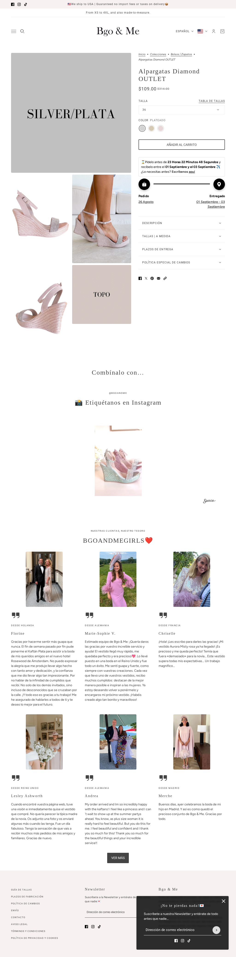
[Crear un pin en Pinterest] (152, 278)
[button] (165, 278)
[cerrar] (223, 901)
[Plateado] (142, 128)
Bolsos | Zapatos (181, 54)
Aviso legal (19, 924)
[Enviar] (216, 930)
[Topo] (151, 128)
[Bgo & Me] (118, 31)
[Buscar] (22, 31)
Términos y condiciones (28, 931)
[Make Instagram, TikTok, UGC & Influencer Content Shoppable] (209, 502)
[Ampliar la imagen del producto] (71, 113)
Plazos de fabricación (27, 896)
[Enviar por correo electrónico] (158, 278)
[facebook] (12, 4)
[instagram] (19, 4)
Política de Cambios (25, 903)
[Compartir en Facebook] (140, 278)
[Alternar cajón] (13, 31)
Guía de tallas (21, 889)
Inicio (142, 54)
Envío (15, 910)
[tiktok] (25, 4)
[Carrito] (222, 31)
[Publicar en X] (146, 278)
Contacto (18, 917)
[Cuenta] (213, 31)
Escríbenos (183, 172)
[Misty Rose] (160, 128)
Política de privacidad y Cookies (34, 938)
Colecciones (158, 54)
